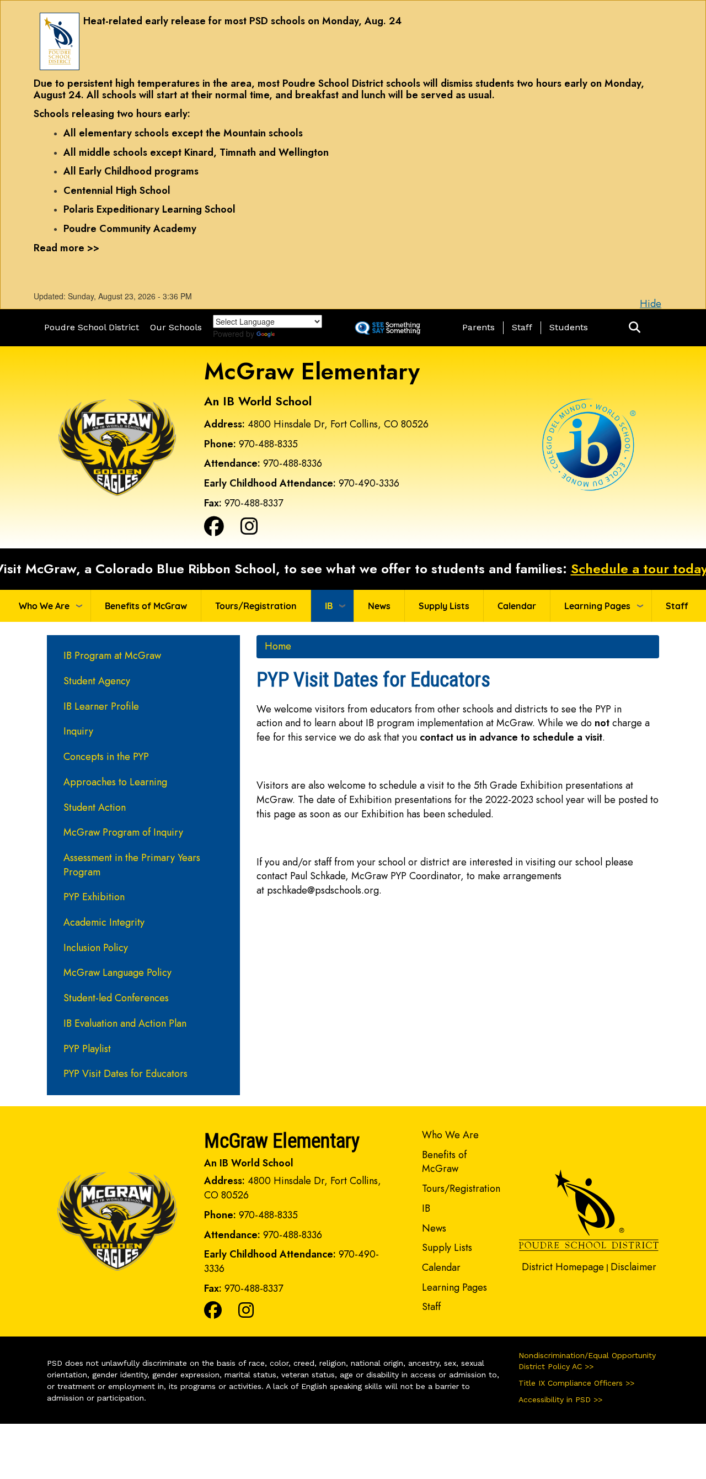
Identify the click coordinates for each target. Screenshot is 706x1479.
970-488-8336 (292, 463)
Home (278, 646)
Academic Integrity (104, 922)
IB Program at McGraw (112, 655)
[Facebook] (214, 530)
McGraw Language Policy (117, 972)
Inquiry (78, 731)
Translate (297, 334)
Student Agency (96, 681)
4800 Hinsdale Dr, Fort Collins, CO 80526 (338, 424)
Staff (522, 327)
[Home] (117, 446)
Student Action (94, 807)
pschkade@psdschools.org (323, 890)
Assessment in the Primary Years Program (131, 865)
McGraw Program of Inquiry (123, 832)
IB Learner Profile (101, 706)
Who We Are (44, 605)
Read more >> (66, 248)
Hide (650, 304)
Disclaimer (633, 1267)
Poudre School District (91, 327)
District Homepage (563, 1267)
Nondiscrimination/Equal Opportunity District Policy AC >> (587, 1361)
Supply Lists (444, 605)
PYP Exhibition (94, 897)
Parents (478, 327)
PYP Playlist (87, 1049)
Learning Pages (597, 605)
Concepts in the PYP (106, 756)
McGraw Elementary (312, 371)
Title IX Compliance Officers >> (576, 1382)
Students (568, 327)
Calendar (517, 605)
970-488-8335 (268, 444)
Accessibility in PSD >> (560, 1399)
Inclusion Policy (95, 948)
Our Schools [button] (176, 327)
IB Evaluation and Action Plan (124, 1023)
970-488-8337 (253, 503)
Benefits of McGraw (146, 605)
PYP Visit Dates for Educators (125, 1073)
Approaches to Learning (115, 782)
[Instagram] (249, 530)
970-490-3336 (369, 483)
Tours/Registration (256, 605)
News (379, 605)
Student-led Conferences (116, 998)
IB (329, 605)
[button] (634, 328)
